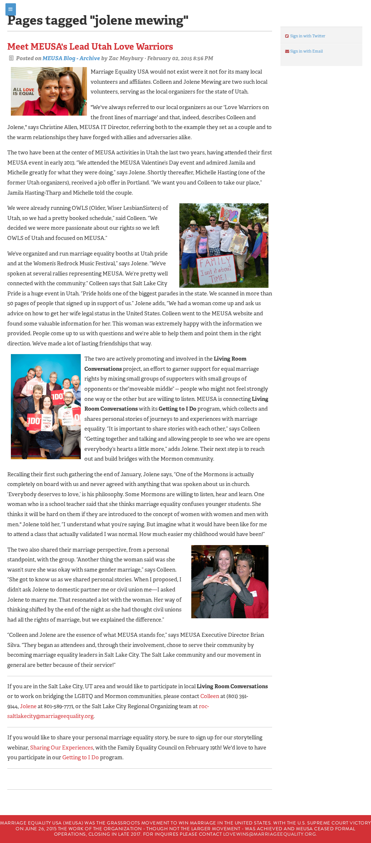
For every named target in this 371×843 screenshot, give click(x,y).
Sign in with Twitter (307, 35)
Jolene (28, 706)
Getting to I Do (80, 757)
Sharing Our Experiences (61, 747)
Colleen (209, 696)
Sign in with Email (306, 51)
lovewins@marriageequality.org (269, 834)
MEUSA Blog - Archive (71, 58)
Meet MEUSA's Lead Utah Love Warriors (90, 46)
